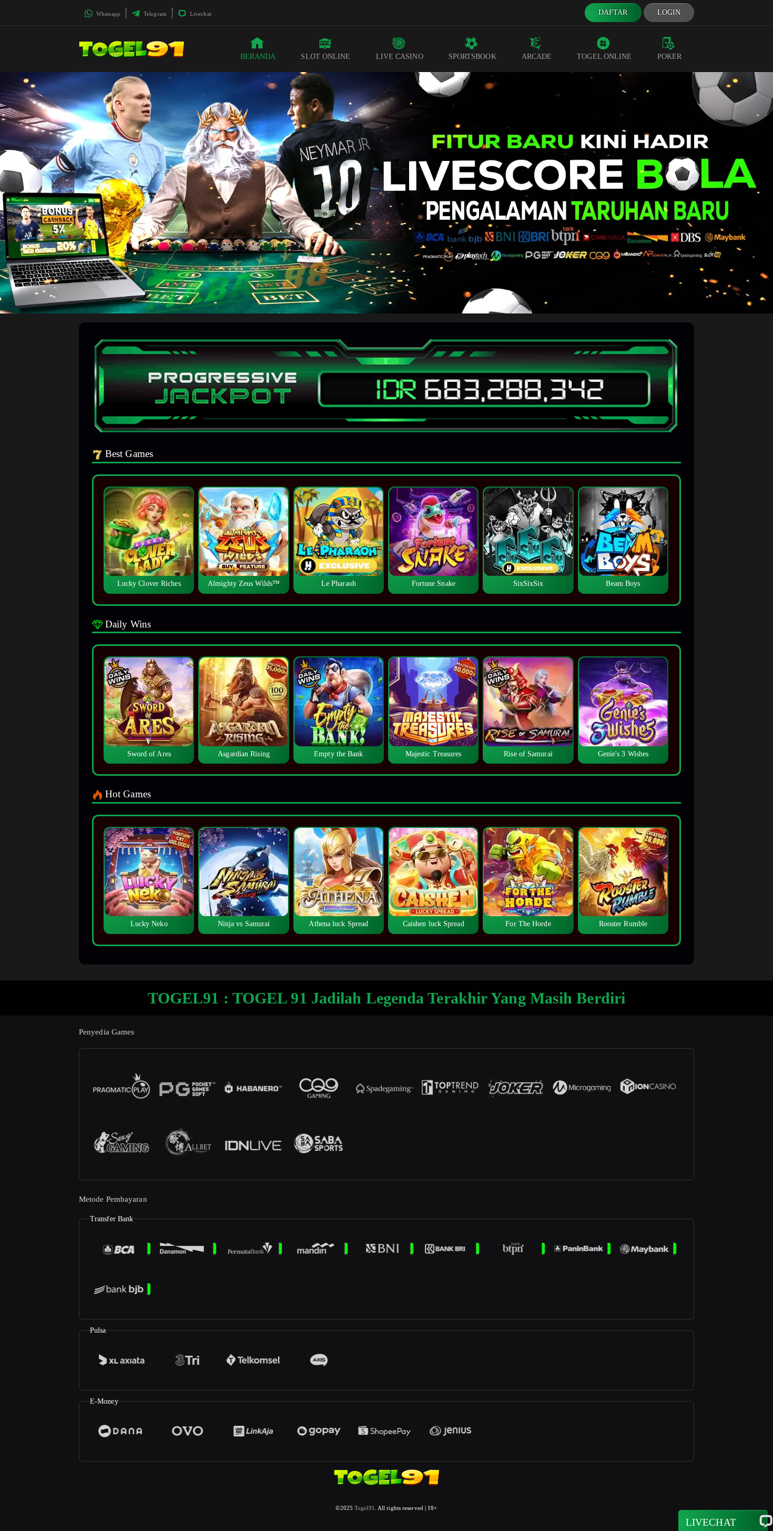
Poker (669, 56)
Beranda (258, 56)
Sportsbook (472, 56)
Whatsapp (107, 14)
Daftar (613, 12)
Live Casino (399, 56)
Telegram (154, 14)
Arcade (537, 56)
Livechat (199, 14)
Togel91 (364, 1508)
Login (669, 12)
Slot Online (325, 56)
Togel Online (604, 56)
